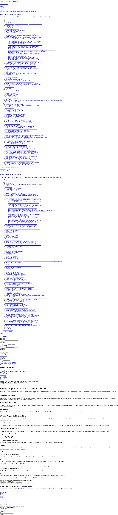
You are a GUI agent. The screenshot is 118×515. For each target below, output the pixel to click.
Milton (1, 497)
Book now (11, 364)
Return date (2, 348)
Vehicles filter (3, 357)
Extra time (2, 352)
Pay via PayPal (3, 370)
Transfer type (3, 346)
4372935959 (21, 488)
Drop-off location (4, 345)
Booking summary (12, 363)
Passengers (2, 358)
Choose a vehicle (3, 356)
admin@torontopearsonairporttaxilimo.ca (38, 488)
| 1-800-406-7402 (14, 1)
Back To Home (3, 376)
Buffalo (1, 496)
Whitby (1, 494)
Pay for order (3, 375)
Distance (4, 336)
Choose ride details (4, 362)
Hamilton (2, 493)
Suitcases (2, 359)
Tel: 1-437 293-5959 (6, 1)
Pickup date (2, 339)
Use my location (11, 344)
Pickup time (2, 341)
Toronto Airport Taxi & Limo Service (10, 14)
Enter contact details (12, 362)
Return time (2, 349)
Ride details (2, 338)
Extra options (3, 351)
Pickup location (7, 344)
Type (1, 361)
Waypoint (2, 342)
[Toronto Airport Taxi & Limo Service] (10, 11)
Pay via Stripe (3, 372)
